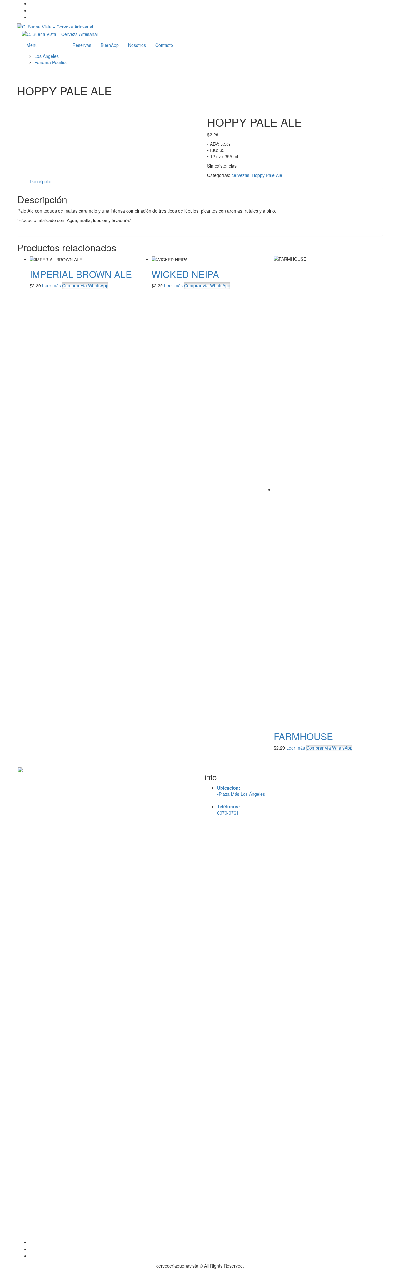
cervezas (240, 175)
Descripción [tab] (41, 181)
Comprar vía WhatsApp (85, 285)
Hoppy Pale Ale (267, 175)
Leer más (51, 285)
